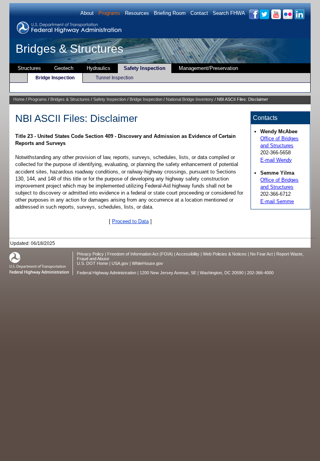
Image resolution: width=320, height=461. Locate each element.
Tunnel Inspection (114, 77)
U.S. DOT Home (92, 263)
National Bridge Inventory (189, 99)
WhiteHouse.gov (147, 263)
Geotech (63, 68)
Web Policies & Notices (225, 254)
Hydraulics (98, 68)
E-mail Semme (277, 201)
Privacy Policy (90, 254)
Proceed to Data (130, 221)
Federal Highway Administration (106, 272)
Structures (29, 68)
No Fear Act (261, 254)
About (87, 13)
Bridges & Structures (69, 48)
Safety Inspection (144, 68)
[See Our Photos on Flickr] (287, 18)
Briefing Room (170, 13)
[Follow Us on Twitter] (264, 18)
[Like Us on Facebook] (253, 18)
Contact (199, 13)
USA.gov (120, 263)
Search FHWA (229, 13)
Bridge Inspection (55, 77)
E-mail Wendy (276, 160)
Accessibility (187, 254)
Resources (137, 13)
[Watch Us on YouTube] (275, 18)
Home (19, 99)
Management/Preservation (208, 68)
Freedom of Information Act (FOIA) (140, 254)
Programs (109, 13)
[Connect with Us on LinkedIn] (299, 18)
